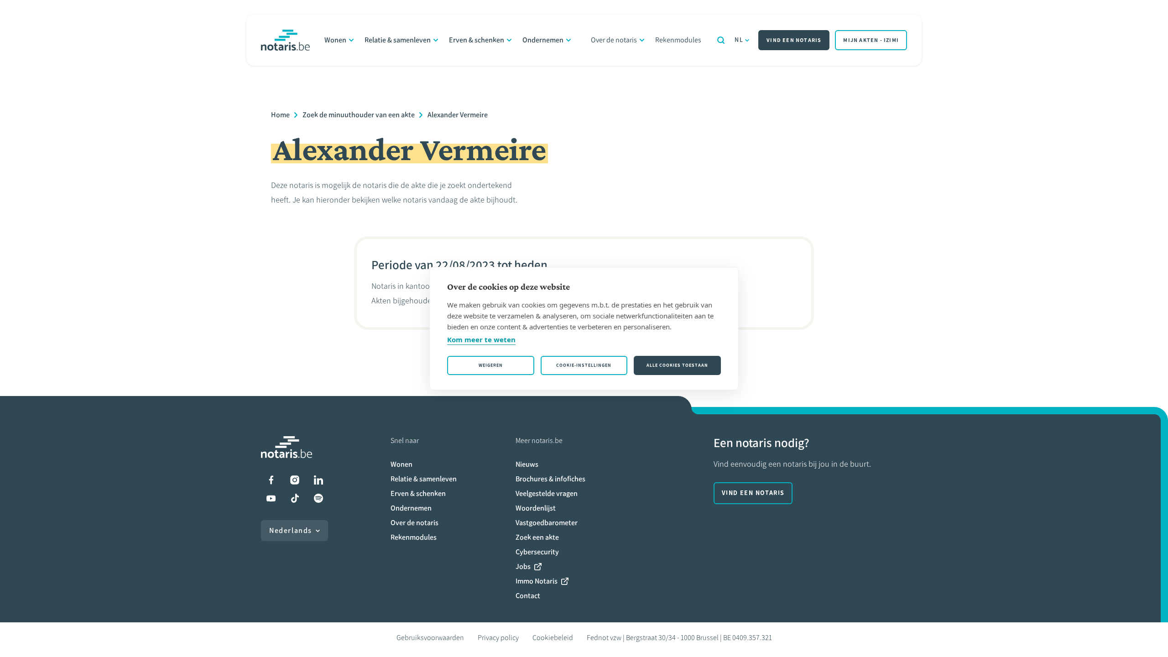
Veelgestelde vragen (547, 493)
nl (739, 40)
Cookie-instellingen (583, 365)
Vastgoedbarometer (547, 522)
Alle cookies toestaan (677, 365)
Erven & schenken (476, 40)
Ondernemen (542, 40)
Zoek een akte (537, 537)
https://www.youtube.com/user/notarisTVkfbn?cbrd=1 (271, 498)
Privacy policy (498, 637)
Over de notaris (614, 40)
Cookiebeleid (552, 637)
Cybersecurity (537, 552)
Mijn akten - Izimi (871, 40)
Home (280, 114)
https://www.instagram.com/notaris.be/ (294, 480)
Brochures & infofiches (550, 478)
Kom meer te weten (481, 339)
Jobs (523, 566)
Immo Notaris (537, 581)
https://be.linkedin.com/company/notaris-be (318, 480)
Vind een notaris (793, 40)
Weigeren (491, 365)
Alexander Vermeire (458, 114)
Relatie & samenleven (398, 40)
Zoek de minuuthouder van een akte (358, 114)
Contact (528, 595)
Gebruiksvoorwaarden (430, 637)
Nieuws (527, 464)
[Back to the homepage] (285, 40)
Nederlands (290, 530)
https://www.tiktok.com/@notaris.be (294, 498)
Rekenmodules (678, 40)
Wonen (335, 40)
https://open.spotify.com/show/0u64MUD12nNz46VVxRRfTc (318, 498)
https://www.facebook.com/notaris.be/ (271, 480)
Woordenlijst (536, 508)
